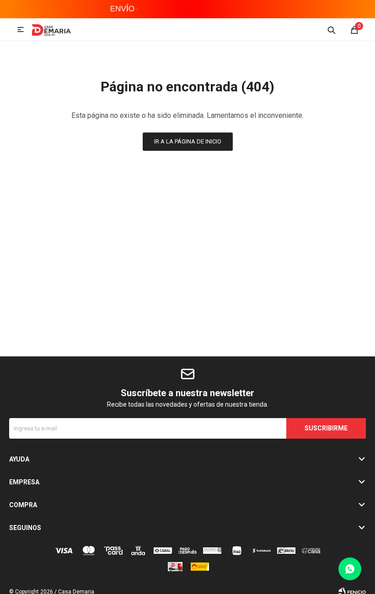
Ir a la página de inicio (187, 141)
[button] (331, 29)
